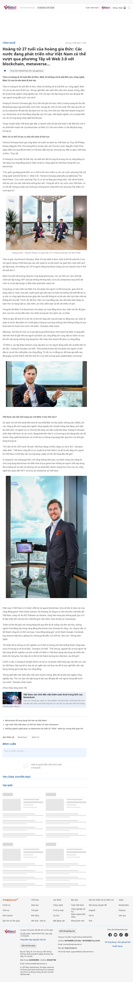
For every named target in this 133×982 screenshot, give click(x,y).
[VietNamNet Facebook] (110, 936)
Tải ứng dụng (110, 942)
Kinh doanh (8, 915)
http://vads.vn (71, 948)
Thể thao (35, 900)
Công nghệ (9, 43)
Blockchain (22, 737)
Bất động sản (59, 920)
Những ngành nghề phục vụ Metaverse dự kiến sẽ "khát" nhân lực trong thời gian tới (44, 728)
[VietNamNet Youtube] (115, 936)
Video (121, 900)
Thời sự (6, 910)
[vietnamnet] (10, 10)
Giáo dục (35, 905)
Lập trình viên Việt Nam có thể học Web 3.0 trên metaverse (31, 724)
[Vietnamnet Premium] (10, 901)
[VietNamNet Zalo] (126, 936)
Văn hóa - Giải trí (38, 920)
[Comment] (5, 71)
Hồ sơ (91, 915)
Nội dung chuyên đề (98, 905)
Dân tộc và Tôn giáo (11, 920)
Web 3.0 (35, 737)
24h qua (122, 915)
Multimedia (124, 905)
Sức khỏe (57, 900)
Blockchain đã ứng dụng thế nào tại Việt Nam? (26, 720)
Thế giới (34, 910)
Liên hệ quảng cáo (67, 931)
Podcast (122, 910)
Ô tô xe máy (58, 910)
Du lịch (56, 915)
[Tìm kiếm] (128, 7)
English (92, 910)
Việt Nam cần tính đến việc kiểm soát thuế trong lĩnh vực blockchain (53, 696)
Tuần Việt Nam (92, 7)
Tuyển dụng (117, 946)
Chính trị (6, 905)
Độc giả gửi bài (124, 942)
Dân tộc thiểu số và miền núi (101, 900)
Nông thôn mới (77, 920)
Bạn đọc (74, 900)
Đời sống (35, 915)
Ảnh (90, 920)
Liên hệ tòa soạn (28, 945)
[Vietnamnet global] (105, 8)
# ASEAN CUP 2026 (46, 7)
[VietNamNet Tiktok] (121, 936)
